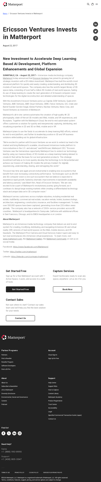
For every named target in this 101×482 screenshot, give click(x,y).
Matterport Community (57, 239)
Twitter (9, 433)
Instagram (20, 433)
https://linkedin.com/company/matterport (29, 256)
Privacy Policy (19, 472)
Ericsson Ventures (41, 78)
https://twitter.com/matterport (23, 252)
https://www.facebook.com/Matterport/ (30, 247)
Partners (4, 355)
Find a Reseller (6, 358)
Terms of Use (5, 472)
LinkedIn (14, 433)
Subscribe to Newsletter (9, 386)
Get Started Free (20, 289)
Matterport (7, 78)
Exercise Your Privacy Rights (52, 472)
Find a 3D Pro (5, 369)
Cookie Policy (33, 472)
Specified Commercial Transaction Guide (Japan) (65, 415)
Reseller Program (7, 362)
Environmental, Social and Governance (14, 397)
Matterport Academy (55, 397)
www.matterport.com (12, 239)
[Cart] (92, 4)
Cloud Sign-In (52, 355)
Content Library (53, 393)
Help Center (52, 383)
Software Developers (8, 366)
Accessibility (52, 408)
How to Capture (53, 390)
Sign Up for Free (53, 358)
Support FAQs (52, 386)
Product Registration (55, 401)
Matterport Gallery (34, 239)
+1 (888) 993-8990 (11, 452)
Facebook (3, 433)
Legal (50, 412)
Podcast (4, 404)
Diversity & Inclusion (8, 393)
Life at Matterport (7, 390)
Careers (4, 401)
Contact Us (20, 318)
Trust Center (52, 404)
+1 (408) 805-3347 (11, 459)
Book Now (67, 289)
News (5, 14)
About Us (4, 383)
